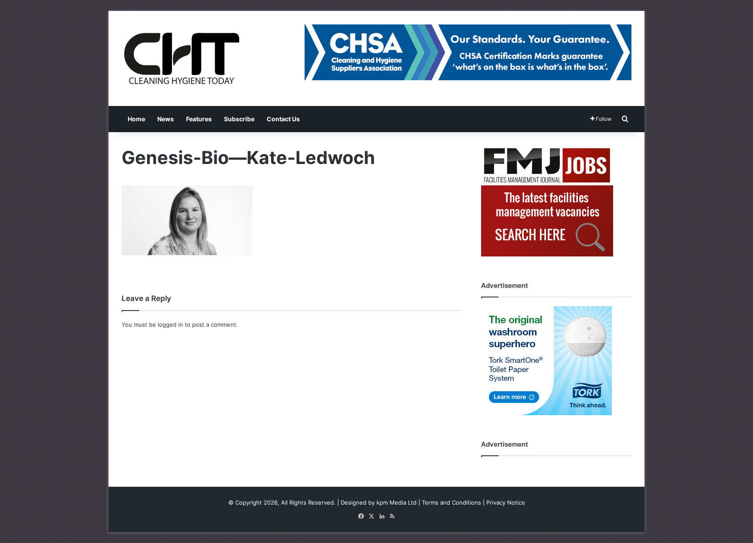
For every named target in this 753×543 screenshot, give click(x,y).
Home (136, 119)
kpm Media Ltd (396, 502)
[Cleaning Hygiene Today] (181, 58)
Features (199, 119)
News (165, 119)
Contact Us (283, 119)
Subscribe (239, 119)
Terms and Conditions (451, 502)
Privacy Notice (505, 502)
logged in (170, 324)
